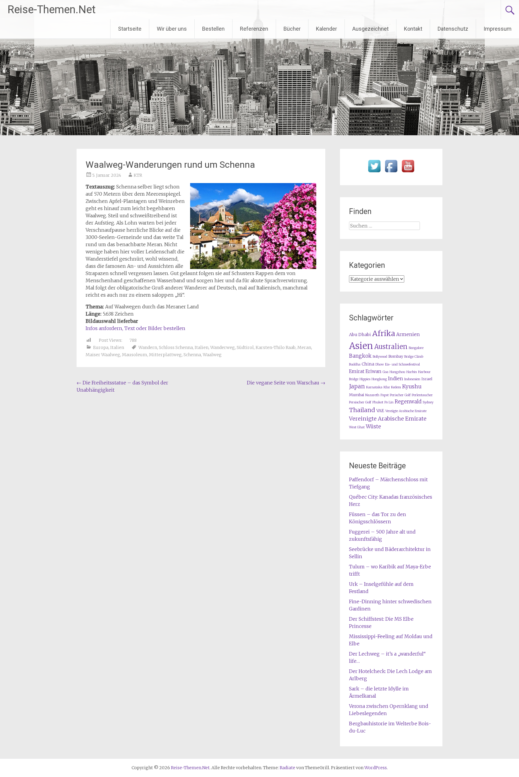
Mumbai (356, 394)
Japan (357, 386)
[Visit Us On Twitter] (374, 173)
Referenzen (254, 29)
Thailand (362, 410)
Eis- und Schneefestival (402, 364)
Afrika (383, 333)
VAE (380, 410)
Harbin (411, 372)
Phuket (377, 402)
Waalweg (212, 354)
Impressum (497, 29)
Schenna (192, 354)
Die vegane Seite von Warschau (286, 383)
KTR (138, 175)
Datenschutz (453, 29)
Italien (117, 347)
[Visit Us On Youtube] (407, 173)
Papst (385, 395)
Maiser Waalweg (103, 354)
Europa (100, 347)
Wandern (147, 347)
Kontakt (413, 29)
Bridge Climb (413, 357)
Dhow (379, 364)
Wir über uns (172, 29)
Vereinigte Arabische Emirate (387, 418)
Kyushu (411, 386)
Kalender (326, 29)
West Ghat (357, 427)
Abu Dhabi (360, 334)
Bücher (292, 29)
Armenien (408, 334)
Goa (385, 372)
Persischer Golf (360, 402)
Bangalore (416, 348)
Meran (304, 347)
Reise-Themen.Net (52, 9)
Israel (426, 378)
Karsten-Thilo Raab (276, 347)
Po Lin (388, 402)
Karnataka (374, 387)
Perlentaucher (422, 395)
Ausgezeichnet (370, 29)
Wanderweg (222, 347)
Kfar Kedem (392, 387)
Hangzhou (397, 372)
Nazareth (372, 395)
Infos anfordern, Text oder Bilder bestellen (135, 328)
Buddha (354, 364)
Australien (391, 347)
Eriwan (373, 371)
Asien (361, 345)
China (368, 364)
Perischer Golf (400, 395)
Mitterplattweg (165, 354)
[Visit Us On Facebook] (391, 173)
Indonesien (412, 379)
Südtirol (245, 347)
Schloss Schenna (176, 347)
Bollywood (380, 357)
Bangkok (360, 356)
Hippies (365, 379)
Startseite (129, 29)
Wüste (373, 427)
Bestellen (213, 29)
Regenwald (408, 402)
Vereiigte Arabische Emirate (405, 411)
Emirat (356, 371)
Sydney (428, 402)
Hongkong (379, 379)
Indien (395, 378)
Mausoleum (134, 354)
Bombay (395, 356)
